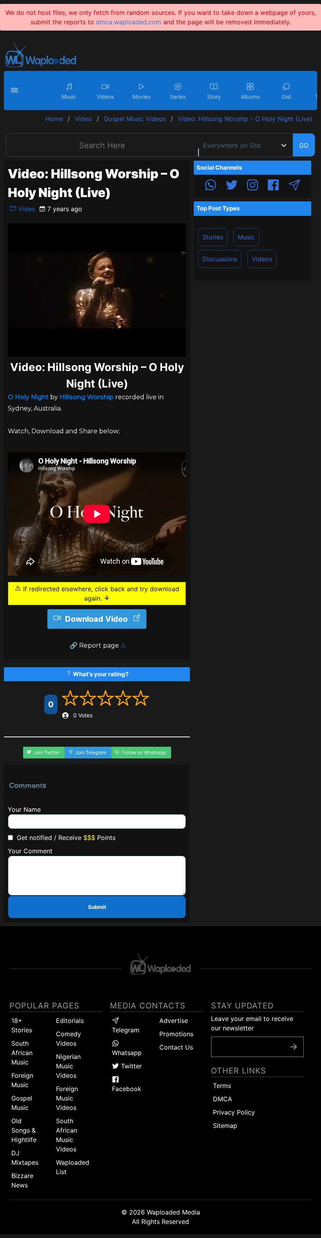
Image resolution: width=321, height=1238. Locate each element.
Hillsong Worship (87, 397)
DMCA (222, 1099)
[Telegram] (294, 186)
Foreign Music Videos (67, 1098)
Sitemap (225, 1125)
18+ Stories (21, 1025)
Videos (262, 259)
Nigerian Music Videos (68, 1066)
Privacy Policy (234, 1112)
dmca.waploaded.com (128, 22)
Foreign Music (22, 1080)
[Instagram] (252, 186)
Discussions (219, 259)
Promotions (176, 1034)
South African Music (21, 1052)
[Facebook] (273, 186)
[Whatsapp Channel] (211, 186)
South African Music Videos (66, 1135)
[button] (15, 90)
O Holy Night (28, 397)
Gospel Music (21, 1102)
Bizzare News (22, 1180)
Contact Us (176, 1047)
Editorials (70, 1020)
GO (303, 145)
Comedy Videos (68, 1038)
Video (25, 209)
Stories (212, 237)
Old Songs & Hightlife (23, 1130)
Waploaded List (72, 1167)
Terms (222, 1086)
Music (246, 237)
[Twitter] (232, 186)
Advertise (173, 1020)
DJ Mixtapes (24, 1157)
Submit (97, 907)
